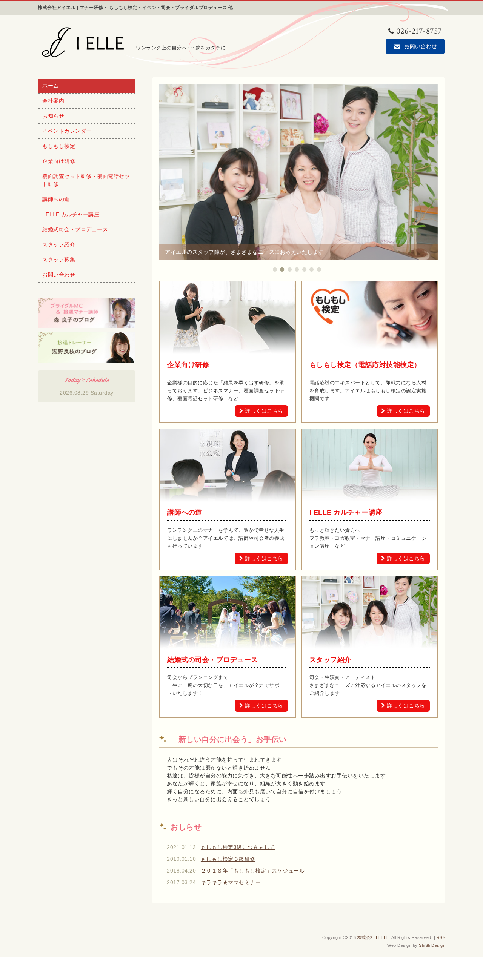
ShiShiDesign (432, 945)
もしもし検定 (58, 146)
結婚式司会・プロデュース (75, 229)
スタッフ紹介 (58, 244)
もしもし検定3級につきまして (238, 847)
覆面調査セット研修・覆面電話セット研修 (86, 180)
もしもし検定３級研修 (228, 859)
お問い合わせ (58, 275)
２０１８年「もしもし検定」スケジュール (253, 871)
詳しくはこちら (264, 411)
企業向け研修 (58, 161)
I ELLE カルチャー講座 (70, 214)
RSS (441, 937)
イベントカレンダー (67, 131)
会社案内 (53, 101)
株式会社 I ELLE (373, 937)
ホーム (50, 86)
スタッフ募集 (58, 260)
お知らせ (53, 116)
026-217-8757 (419, 31)
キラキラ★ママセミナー (231, 882)
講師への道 (56, 199)
